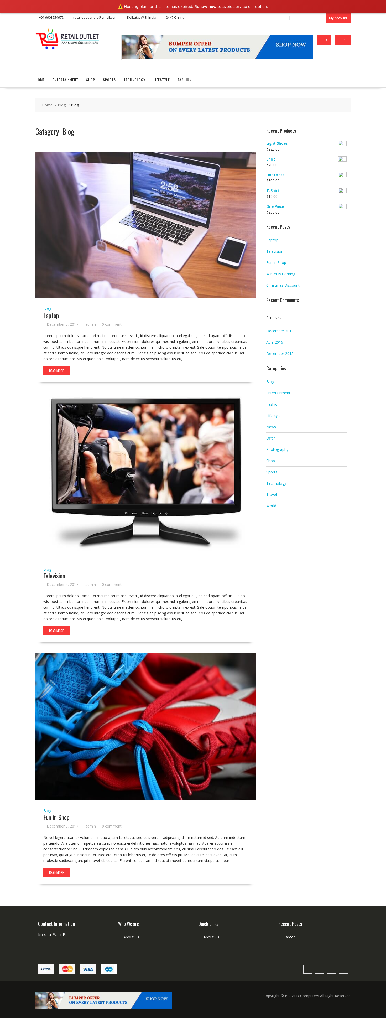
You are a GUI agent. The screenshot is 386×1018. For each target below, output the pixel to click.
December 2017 (280, 330)
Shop (90, 79)
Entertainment (65, 79)
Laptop (51, 315)
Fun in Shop (56, 817)
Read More (56, 370)
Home (40, 79)
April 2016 (274, 342)
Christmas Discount (283, 285)
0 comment (112, 324)
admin (90, 324)
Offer (270, 438)
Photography (277, 449)
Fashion (184, 79)
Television (54, 575)
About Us (131, 936)
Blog (47, 308)
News (271, 426)
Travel (271, 494)
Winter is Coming (280, 273)
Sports (109, 79)
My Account (338, 17)
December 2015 (280, 353)
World (271, 505)
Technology (134, 79)
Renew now (205, 6)
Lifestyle (161, 79)
